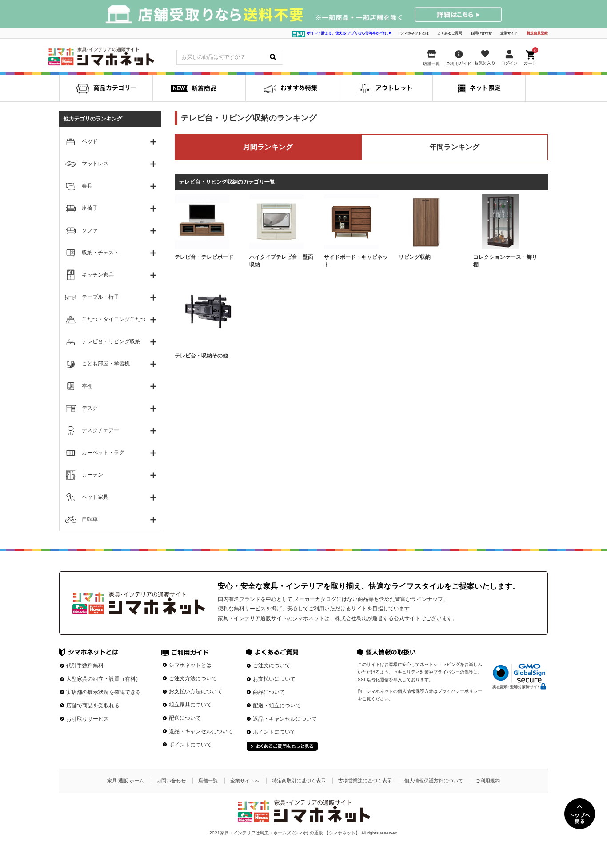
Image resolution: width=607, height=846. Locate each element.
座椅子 (90, 208)
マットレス (95, 163)
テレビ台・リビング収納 (111, 341)
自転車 (90, 519)
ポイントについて (190, 745)
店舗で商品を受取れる (93, 705)
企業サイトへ (245, 780)
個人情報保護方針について (433, 780)
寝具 (87, 186)
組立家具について (190, 705)
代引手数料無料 (85, 665)
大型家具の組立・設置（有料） (103, 679)
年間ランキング (454, 147)
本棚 (87, 386)
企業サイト (509, 33)
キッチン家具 (98, 275)
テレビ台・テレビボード (204, 257)
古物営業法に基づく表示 (365, 780)
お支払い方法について (195, 691)
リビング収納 (415, 257)
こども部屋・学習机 (106, 364)
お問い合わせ (481, 33)
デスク (90, 408)
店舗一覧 (208, 780)
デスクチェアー (100, 430)
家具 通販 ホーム (125, 780)
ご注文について (271, 665)
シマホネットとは (414, 33)
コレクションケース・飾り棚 (505, 261)
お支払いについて (274, 679)
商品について (269, 692)
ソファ (90, 230)
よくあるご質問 (449, 33)
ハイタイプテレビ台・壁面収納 (281, 261)
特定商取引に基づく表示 (299, 780)
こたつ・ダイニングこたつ (114, 319)
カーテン (92, 475)
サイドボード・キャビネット (356, 261)
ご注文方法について (193, 678)
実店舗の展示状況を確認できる (103, 692)
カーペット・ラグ (103, 452)
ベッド (90, 141)
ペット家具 (95, 497)
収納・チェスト (100, 252)
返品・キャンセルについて (201, 731)
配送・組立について (277, 705)
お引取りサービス (87, 719)
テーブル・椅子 (100, 297)
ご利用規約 (487, 780)
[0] (531, 56)
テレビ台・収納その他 (201, 356)
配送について (185, 718)
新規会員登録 (537, 33)
